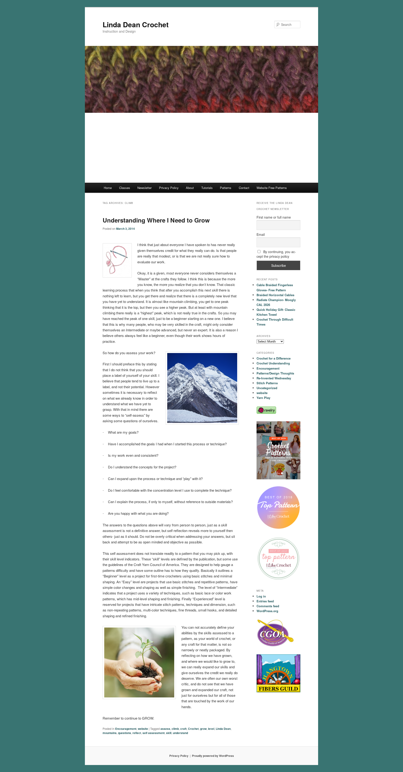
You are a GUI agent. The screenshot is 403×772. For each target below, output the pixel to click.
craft (183, 729)
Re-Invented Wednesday (274, 378)
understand (180, 733)
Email (261, 234)
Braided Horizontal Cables (275, 295)
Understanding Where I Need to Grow (156, 220)
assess (165, 729)
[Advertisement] (201, 147)
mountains (110, 733)
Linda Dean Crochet (136, 24)
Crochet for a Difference (274, 358)
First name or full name (274, 217)
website (143, 729)
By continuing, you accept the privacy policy (276, 254)
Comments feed (268, 606)
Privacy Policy (169, 187)
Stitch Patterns (267, 383)
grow (203, 729)
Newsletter (144, 187)
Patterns (225, 187)
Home (108, 187)
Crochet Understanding (273, 363)
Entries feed (265, 601)
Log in (261, 596)
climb (175, 729)
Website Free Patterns (272, 187)
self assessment (153, 733)
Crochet (193, 729)
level (211, 729)
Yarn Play (263, 397)
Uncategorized (267, 388)
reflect (136, 733)
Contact (244, 187)
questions (124, 733)
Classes (124, 187)
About (190, 187)
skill (168, 733)
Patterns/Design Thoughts (275, 373)
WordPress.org (267, 611)
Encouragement (125, 729)
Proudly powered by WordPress (213, 756)
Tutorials (207, 187)
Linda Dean (223, 729)
